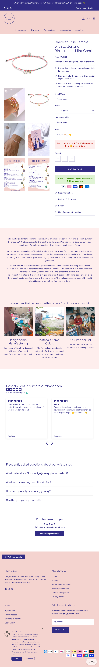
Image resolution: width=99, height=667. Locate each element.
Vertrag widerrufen (15, 557)
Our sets (35, 30)
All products (20, 30)
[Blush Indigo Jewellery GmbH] (9, 18)
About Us (79, 30)
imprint (55, 580)
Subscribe (60, 630)
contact (55, 576)
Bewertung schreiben (49, 533)
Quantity (59, 153)
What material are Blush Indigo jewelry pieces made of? (37, 473)
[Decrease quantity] (58, 159)
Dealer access (11, 615)
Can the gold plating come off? (23, 500)
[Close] (42, 628)
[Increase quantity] (72, 159)
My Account (10, 610)
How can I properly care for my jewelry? (28, 491)
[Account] (83, 18)
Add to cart (75, 169)
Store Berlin (10, 623)
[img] (50, 389)
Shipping (70, 62)
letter (57, 105)
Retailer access (81, 8)
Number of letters (62, 117)
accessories (65, 30)
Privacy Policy (58, 597)
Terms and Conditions (61, 584)
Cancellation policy (60, 592)
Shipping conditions (60, 588)
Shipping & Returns (13, 619)
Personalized (49, 30)
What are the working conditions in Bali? (28, 482)
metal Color (60, 94)
